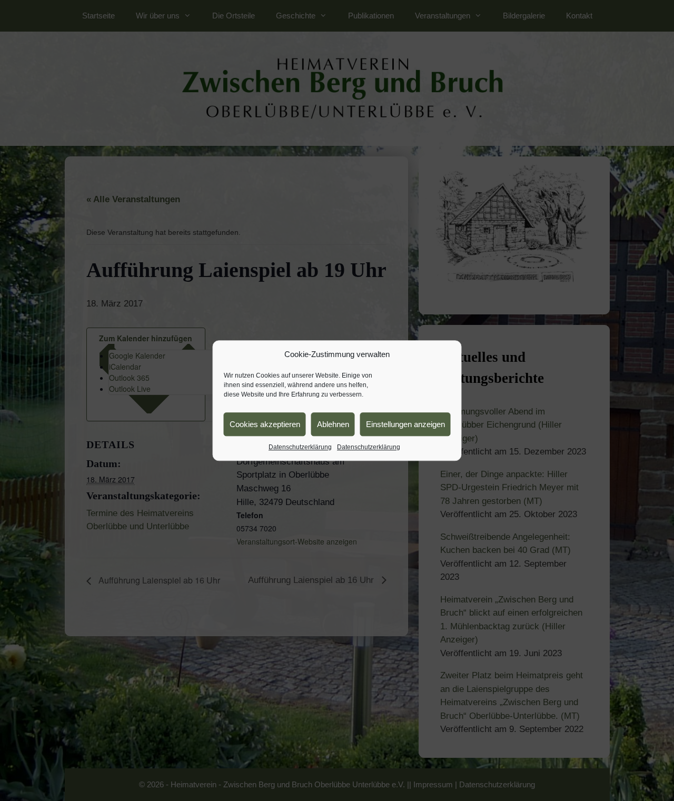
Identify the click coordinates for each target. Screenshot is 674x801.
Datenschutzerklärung (300, 447)
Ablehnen (333, 424)
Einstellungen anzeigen (405, 424)
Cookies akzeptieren (265, 424)
